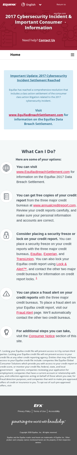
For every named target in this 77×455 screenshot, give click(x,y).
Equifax (36, 254)
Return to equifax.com (60, 9)
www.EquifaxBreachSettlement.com (36, 115)
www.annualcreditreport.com (54, 205)
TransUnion (25, 259)
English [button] (31, 4)
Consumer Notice (42, 336)
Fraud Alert (24, 312)
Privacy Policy (24, 411)
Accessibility (54, 411)
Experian (50, 254)
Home (15, 54)
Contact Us (47, 40)
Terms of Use (39, 411)
